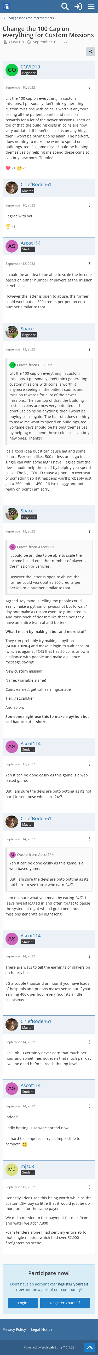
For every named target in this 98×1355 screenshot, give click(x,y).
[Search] (65, 6)
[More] (89, 87)
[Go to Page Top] (89, 1347)
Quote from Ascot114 (35, 546)
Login (22, 1302)
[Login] (78, 6)
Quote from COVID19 (35, 364)
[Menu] (91, 6)
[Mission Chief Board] (6, 6)
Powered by (49, 1347)
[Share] (90, 51)
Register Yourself (65, 1302)
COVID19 (16, 41)
